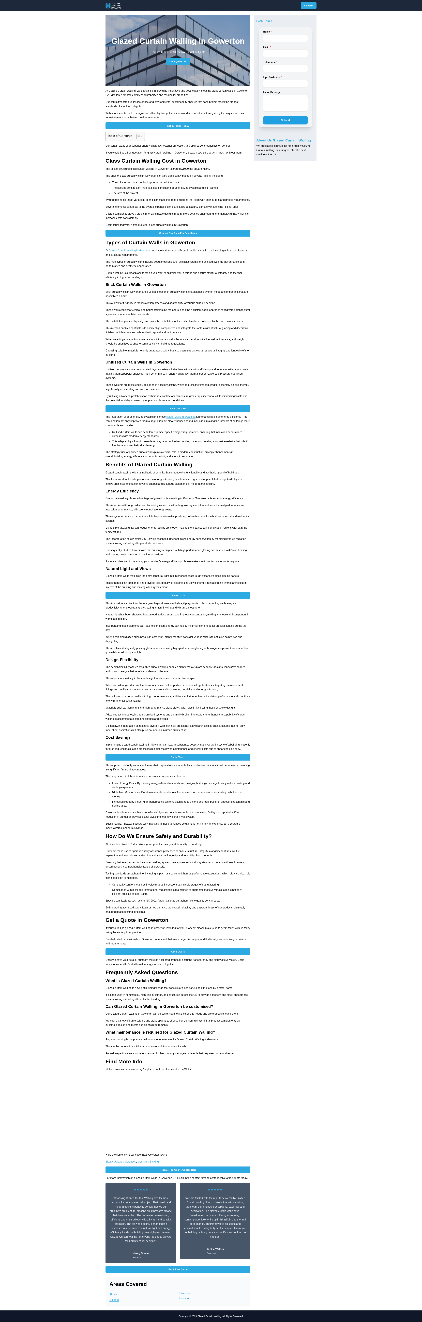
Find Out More (178, 408)
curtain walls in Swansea (181, 416)
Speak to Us (178, 595)
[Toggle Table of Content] (137, 136)
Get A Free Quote (178, 1269)
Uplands (119, 1161)
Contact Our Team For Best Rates (178, 233)
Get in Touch (178, 757)
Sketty (109, 1161)
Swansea (130, 1161)
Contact (308, 5)
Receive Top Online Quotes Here (178, 1169)
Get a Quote (175, 61)
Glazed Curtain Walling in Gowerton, (130, 250)
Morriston (142, 1161)
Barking (154, 1161)
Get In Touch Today (178, 125)
